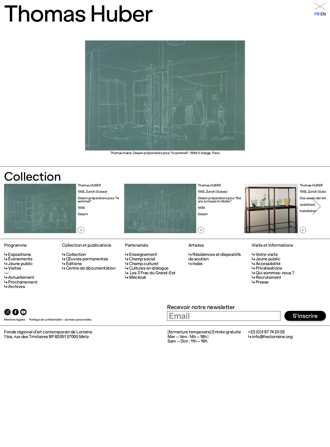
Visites (14, 268)
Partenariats (136, 245)
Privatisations (269, 268)
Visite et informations (272, 245)
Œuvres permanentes (87, 258)
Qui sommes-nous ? (275, 272)
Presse (262, 282)
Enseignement (143, 254)
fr (316, 14)
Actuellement (21, 277)
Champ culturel (143, 263)
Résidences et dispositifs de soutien (214, 256)
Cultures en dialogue (148, 268)
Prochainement (22, 282)
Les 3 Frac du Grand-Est (152, 272)
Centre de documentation (91, 268)
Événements (20, 258)
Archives (16, 286)
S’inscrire (305, 315)
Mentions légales (14, 319)
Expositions (19, 254)
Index (197, 263)
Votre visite (267, 254)
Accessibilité (268, 263)
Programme (15, 245)
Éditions (74, 263)
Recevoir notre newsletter (201, 307)
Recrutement (268, 277)
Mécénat (137, 277)
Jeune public (20, 263)
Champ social (142, 258)
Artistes (196, 245)
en (323, 14)
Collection (76, 254)
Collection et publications (86, 245)
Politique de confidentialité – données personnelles (60, 319)
